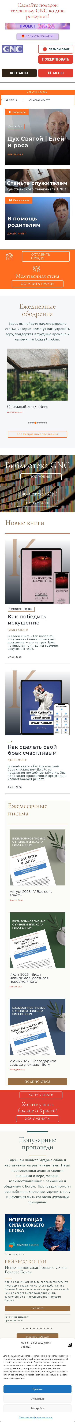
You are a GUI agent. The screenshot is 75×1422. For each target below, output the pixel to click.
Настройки (37, 1408)
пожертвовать (55, 59)
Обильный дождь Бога (27, 406)
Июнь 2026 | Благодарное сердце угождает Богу (33, 1063)
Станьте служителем (37, 183)
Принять (37, 1389)
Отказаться (37, 1398)
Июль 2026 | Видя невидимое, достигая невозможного (29, 978)
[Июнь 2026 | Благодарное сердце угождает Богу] (37, 1001)
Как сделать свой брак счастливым (32, 750)
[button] (70, 1345)
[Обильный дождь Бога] (37, 351)
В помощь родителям (24, 221)
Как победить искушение (27, 619)
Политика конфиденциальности (36, 1417)
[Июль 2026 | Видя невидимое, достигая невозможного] (37, 915)
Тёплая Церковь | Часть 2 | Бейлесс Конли (36, 1270)
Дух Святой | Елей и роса (36, 142)
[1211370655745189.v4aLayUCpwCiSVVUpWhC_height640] (37, 1215)
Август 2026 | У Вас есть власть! (31, 893)
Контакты (19, 73)
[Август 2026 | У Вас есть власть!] (37, 832)
